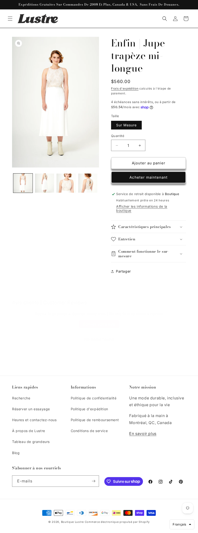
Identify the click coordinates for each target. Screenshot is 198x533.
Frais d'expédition (125, 88)
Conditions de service (89, 431)
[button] (10, 18)
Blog (16, 453)
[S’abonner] (93, 481)
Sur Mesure (126, 125)
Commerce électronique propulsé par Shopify (117, 522)
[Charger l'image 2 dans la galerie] (44, 183)
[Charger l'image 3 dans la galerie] (66, 183)
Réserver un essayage (31, 409)
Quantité (117, 136)
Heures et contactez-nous (34, 420)
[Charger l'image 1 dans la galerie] (23, 183)
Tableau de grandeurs (31, 442)
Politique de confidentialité (94, 398)
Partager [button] (123, 271)
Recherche (21, 398)
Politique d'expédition (89, 409)
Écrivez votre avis (99, 324)
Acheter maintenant (148, 177)
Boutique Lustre (72, 522)
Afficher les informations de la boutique (141, 208)
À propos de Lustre (28, 431)
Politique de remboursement (95, 420)
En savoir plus (142, 433)
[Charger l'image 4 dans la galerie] (88, 183)
